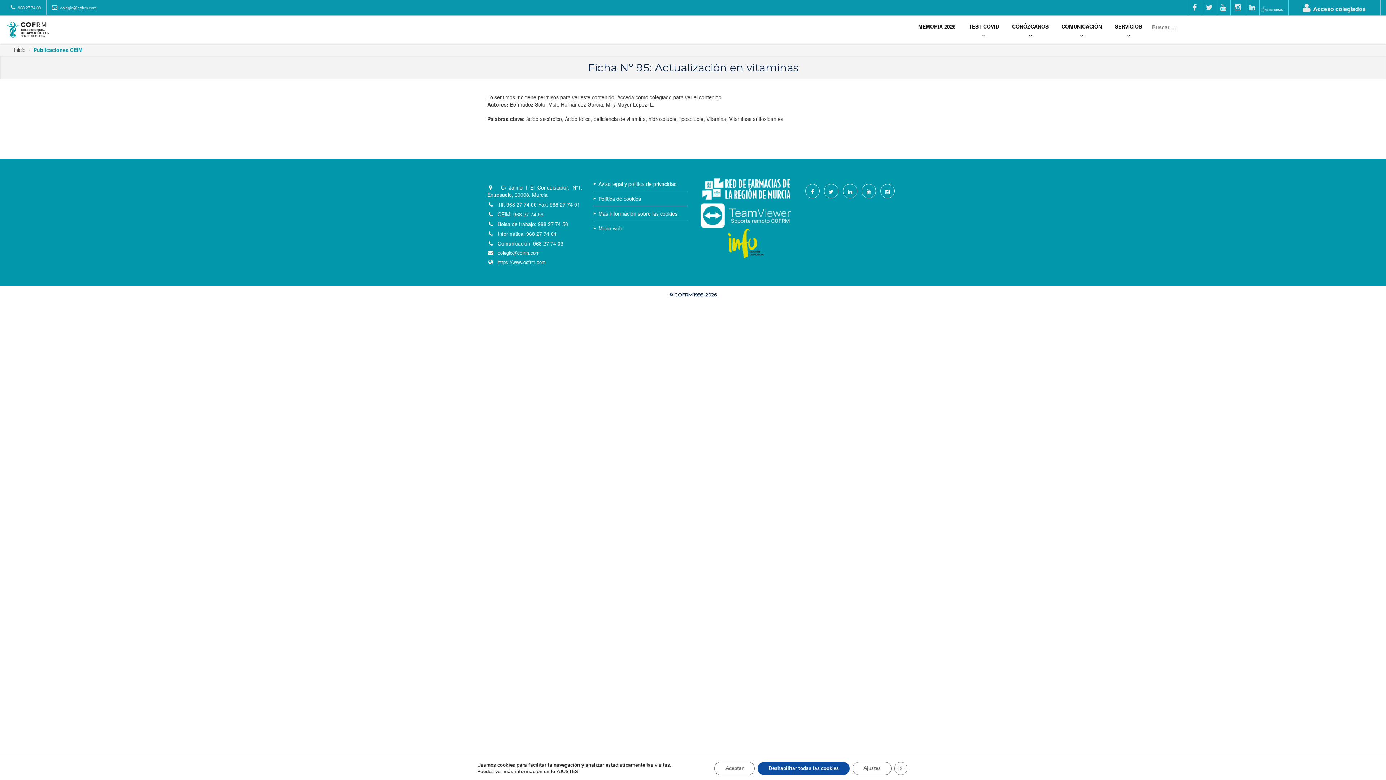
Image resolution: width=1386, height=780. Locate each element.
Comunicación (1082, 26)
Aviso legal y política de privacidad (637, 183)
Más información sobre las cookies (637, 213)
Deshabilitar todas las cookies (803, 768)
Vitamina (716, 118)
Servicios (1128, 26)
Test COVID (984, 26)
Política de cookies (619, 198)
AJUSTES (567, 771)
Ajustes (872, 768)
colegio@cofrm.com (519, 253)
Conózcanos (1030, 26)
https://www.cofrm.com (522, 262)
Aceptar (734, 768)
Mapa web (610, 228)
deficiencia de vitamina (620, 118)
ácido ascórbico (544, 118)
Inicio (20, 49)
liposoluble (691, 118)
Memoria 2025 (937, 26)
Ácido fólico (578, 118)
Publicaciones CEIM (58, 49)
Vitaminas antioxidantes (756, 118)
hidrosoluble (662, 118)
